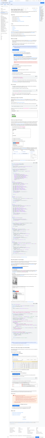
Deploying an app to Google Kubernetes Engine (17, 412)
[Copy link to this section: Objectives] (15, 14)
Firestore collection (17, 149)
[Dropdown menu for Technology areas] (13, 1)
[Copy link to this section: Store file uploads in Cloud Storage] (24, 259)
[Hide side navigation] (8, 436)
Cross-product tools (17, 0)
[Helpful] (36, 8)
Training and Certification (30, 433)
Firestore (13, 29)
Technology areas (11, 0)
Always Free (12, 32)
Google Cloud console (25, 16)
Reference (8, 4)
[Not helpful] (37, 8)
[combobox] (28, 0)
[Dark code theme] (35, 76)
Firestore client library (22, 160)
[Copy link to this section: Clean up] (15, 389)
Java (9, 2)
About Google (11, 435)
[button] (4, 13)
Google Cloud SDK (5, 2)
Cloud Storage (31, 59)
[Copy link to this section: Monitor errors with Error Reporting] (22, 371)
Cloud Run (18, 17)
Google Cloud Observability (21, 21)
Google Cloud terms (20, 435)
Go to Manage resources (16, 405)
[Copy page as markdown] (25, 9)
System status (20, 432)
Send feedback (24, 419)
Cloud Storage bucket (31, 264)
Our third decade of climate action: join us (27, 435)
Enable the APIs (15, 68)
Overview (2, 4)
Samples (11, 4)
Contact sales (11, 432)
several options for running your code (20, 99)
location (16, 57)
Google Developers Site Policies (21, 422)
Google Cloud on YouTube (39, 432)
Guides (5, 4)
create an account (30, 40)
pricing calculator (33, 32)
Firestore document (24, 148)
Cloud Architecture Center (30, 432)
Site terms (16, 435)
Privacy (14, 435)
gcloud (30, 16)
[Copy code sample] (36, 76)
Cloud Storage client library (30, 301)
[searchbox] (4, 6)
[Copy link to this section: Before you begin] (18, 38)
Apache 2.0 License (12, 422)
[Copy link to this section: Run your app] (16, 84)
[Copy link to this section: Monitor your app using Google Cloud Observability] (30, 347)
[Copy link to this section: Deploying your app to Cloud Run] (23, 97)
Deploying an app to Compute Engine (16, 413)
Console (34, 0)
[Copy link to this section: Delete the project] (16, 393)
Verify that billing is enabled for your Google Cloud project (19, 51)
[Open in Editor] (35, 162)
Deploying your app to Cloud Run (20, 102)
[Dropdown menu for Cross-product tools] (20, 1)
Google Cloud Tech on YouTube (39, 433)
